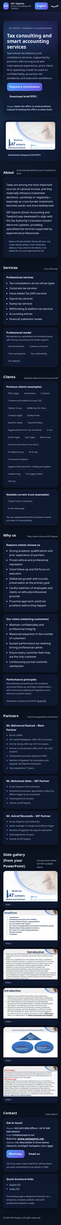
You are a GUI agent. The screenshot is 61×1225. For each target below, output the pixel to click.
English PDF (15, 1184)
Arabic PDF (14, 1188)
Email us (34, 1154)
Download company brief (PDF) (24, 155)
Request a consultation (24, 87)
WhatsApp (15, 1154)
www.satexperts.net (31, 1139)
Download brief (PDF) (23, 96)
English (41, 6)
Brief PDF (41, 700)
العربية (54, 6)
